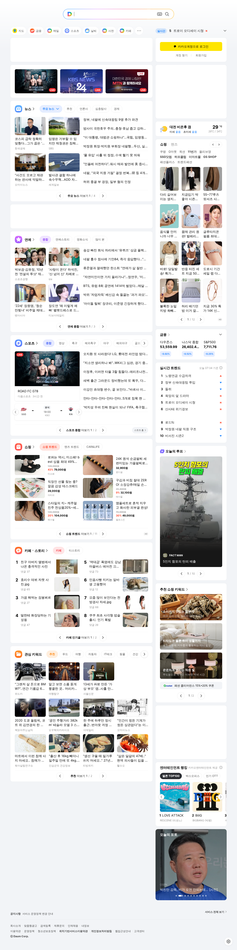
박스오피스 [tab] (193, 776)
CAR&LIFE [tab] (93, 447)
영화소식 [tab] (82, 239)
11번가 (192, 151)
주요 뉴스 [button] (47, 108)
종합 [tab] (45, 239)
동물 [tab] (122, 654)
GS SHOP (209, 157)
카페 (128, 31)
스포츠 (75, 31)
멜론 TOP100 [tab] (170, 776)
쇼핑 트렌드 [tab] (50, 447)
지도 (21, 31)
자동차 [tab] (92, 654)
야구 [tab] (106, 343)
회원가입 (201, 55)
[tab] (51, 109)
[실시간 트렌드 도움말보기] (221, 368)
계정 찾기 (182, 55)
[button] (139, 31)
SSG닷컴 (166, 157)
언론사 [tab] (84, 109)
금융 (38, 31)
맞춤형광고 (30, 925)
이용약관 (15, 931)
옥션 (182, 151)
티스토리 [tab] (74, 550)
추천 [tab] (69, 109)
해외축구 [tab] (90, 343)
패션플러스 (167, 162)
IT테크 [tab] (108, 654)
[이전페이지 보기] (15, 412)
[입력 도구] (159, 14)
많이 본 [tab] (99, 239)
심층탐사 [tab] (100, 109)
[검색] (167, 14)
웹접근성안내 (123, 931)
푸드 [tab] (65, 654)
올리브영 (205, 151)
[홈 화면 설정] (228, 941)
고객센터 (139, 931)
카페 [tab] (58, 550)
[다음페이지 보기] (79, 412)
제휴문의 (59, 925)
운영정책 (29, 931)
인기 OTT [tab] (212, 776)
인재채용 (73, 925)
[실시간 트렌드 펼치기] (225, 31)
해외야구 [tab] (121, 343)
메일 (56, 31)
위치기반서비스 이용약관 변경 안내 (43, 913)
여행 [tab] (78, 654)
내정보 (85, 925)
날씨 (93, 31)
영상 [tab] (61, 343)
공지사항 (15, 913)
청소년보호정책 (47, 931)
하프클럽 (180, 157)
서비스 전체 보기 (214, 911)
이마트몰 (195, 157)
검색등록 (45, 925)
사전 (111, 31)
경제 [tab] (116, 109)
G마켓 (172, 151)
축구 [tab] (74, 343)
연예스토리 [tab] (62, 239)
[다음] (144, 343)
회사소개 (15, 925)
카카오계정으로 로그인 (193, 46)
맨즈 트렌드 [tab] (71, 447)
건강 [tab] (135, 654)
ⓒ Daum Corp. (19, 936)
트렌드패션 (184, 162)
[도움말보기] (221, 767)
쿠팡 (163, 151)
